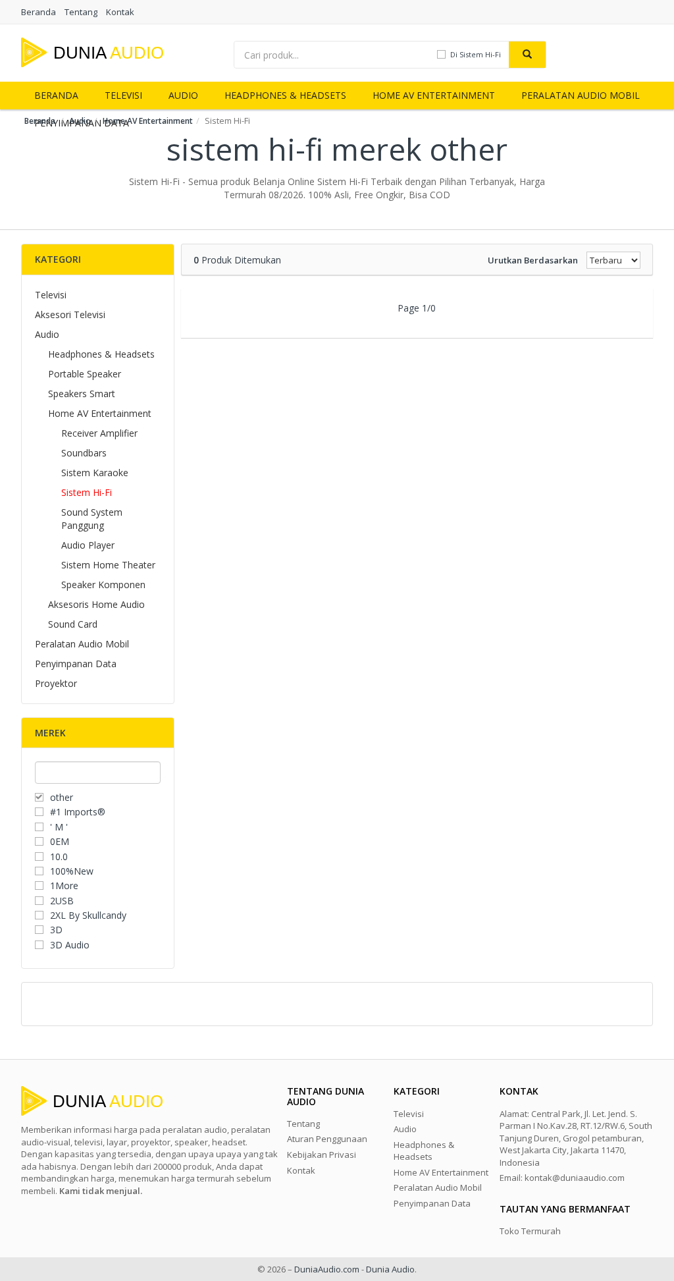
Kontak (120, 12)
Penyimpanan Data (76, 663)
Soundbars (84, 453)
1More (64, 885)
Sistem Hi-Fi (86, 492)
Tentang (81, 12)
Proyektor (56, 683)
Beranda (38, 12)
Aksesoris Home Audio (96, 604)
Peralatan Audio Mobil (580, 95)
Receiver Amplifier (99, 433)
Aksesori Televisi (70, 314)
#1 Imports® (77, 811)
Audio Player (88, 545)
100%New (71, 871)
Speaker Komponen (103, 584)
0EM (59, 841)
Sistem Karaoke (94, 472)
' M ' (59, 827)
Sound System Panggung (91, 518)
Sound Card (72, 624)
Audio (183, 95)
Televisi (123, 95)
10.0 (59, 856)
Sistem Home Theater (108, 565)
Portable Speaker (84, 374)
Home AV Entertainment (434, 95)
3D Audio (70, 945)
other (61, 797)
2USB (62, 900)
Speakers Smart (81, 393)
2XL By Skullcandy (88, 915)
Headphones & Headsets (285, 95)
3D (56, 929)
